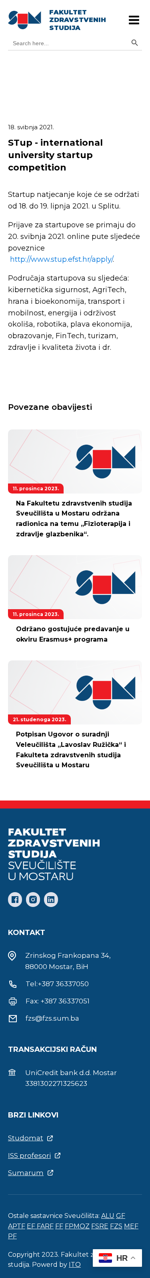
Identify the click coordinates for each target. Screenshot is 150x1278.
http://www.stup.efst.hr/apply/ (61, 259)
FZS (116, 1226)
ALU (107, 1216)
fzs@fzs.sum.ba (52, 1018)
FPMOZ (77, 1226)
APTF (16, 1226)
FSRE (99, 1226)
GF (120, 1216)
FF (59, 1226)
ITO (75, 1264)
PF (12, 1236)
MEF (131, 1226)
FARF (45, 1226)
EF (32, 1226)
